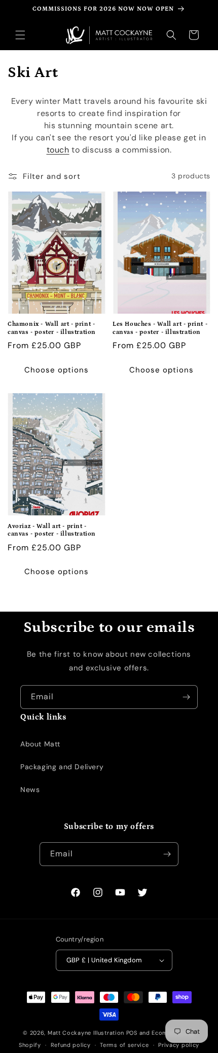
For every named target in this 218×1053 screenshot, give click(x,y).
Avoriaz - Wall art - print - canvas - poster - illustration (52, 530)
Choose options (56, 370)
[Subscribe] (186, 697)
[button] (20, 35)
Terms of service (124, 1044)
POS (131, 1032)
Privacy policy (178, 1044)
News (30, 789)
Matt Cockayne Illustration (86, 1032)
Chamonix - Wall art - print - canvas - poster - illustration (52, 328)
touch (58, 149)
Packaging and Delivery (61, 766)
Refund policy (71, 1044)
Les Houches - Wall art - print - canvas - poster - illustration (160, 328)
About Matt (40, 743)
